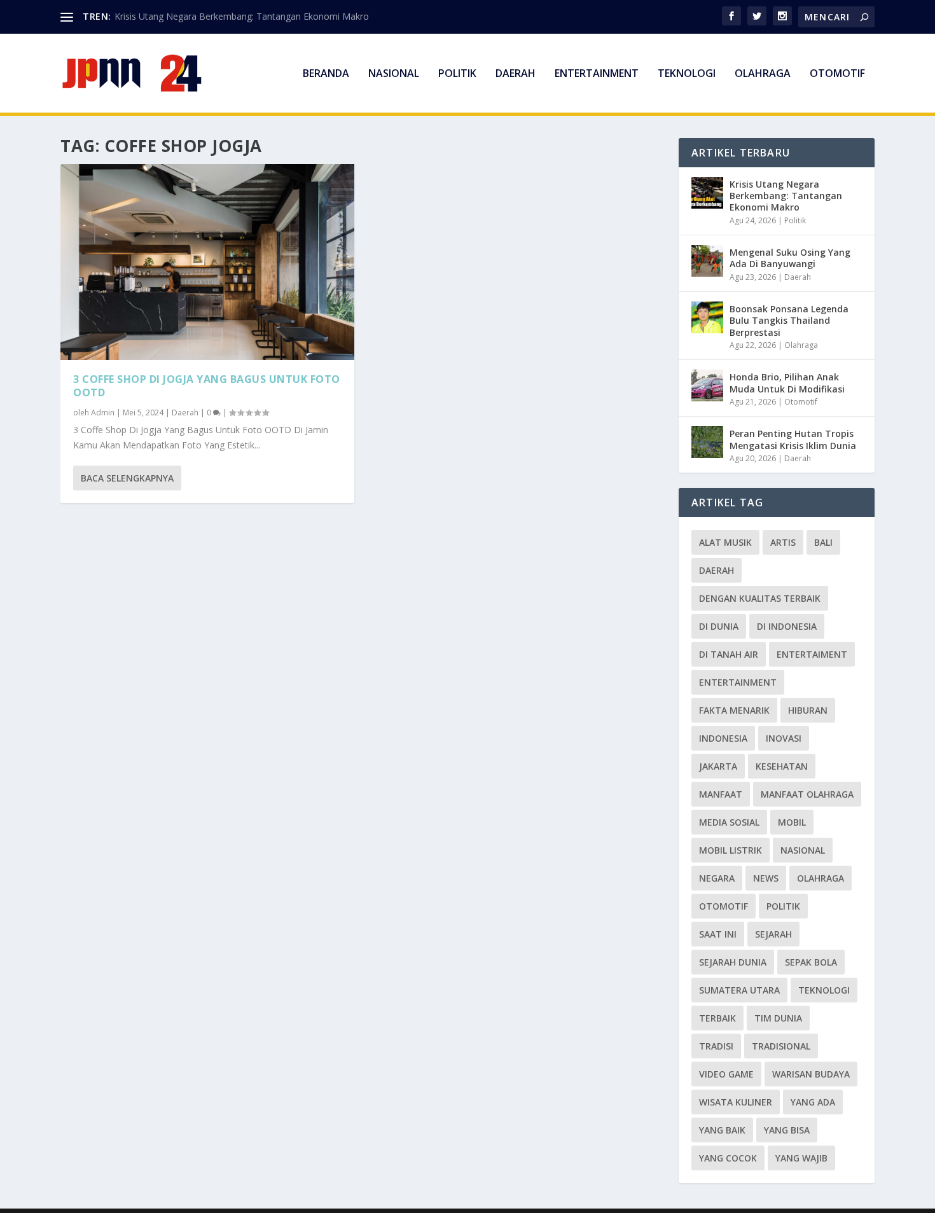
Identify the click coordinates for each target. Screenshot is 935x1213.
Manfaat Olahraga (807, 794)
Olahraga (763, 74)
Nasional (393, 74)
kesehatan (782, 766)
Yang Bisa (787, 1130)
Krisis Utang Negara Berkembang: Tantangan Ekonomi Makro (241, 16)
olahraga (820, 878)
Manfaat (720, 794)
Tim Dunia (778, 1018)
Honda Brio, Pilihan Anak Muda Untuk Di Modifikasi (787, 382)
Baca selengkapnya (127, 478)
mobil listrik (730, 850)
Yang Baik (722, 1130)
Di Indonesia (787, 626)
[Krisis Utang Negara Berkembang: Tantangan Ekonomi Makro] (707, 193)
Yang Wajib (801, 1158)
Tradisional (781, 1046)
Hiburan (808, 710)
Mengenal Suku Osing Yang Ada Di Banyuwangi (790, 258)
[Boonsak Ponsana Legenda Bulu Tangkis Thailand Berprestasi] (707, 317)
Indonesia (723, 738)
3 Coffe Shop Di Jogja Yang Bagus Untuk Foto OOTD (206, 385)
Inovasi (783, 738)
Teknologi (687, 74)
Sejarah (773, 934)
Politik (457, 74)
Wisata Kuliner (735, 1102)
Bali (823, 542)
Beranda (326, 74)
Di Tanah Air (728, 654)
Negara (717, 878)
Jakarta (718, 766)
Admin (102, 412)
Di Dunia (718, 626)
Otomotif (837, 74)
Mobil (792, 822)
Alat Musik (725, 542)
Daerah (515, 74)
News (766, 878)
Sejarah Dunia (732, 962)
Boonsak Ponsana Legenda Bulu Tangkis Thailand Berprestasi (789, 320)
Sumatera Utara (739, 990)
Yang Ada (813, 1102)
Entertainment (597, 74)
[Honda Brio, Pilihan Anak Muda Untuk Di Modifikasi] (707, 385)
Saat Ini (718, 934)
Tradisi (716, 1046)
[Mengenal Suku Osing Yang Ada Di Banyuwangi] (707, 261)
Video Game (726, 1074)
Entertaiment (812, 654)
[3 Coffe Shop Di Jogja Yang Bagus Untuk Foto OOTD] (207, 262)
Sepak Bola (811, 962)
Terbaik (717, 1018)
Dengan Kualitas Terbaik (760, 598)
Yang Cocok (728, 1158)
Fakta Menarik (734, 710)
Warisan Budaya (811, 1074)
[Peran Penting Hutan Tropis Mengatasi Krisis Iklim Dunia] (707, 442)
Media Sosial (729, 822)
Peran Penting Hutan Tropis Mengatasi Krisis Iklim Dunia (793, 439)
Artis (783, 542)
